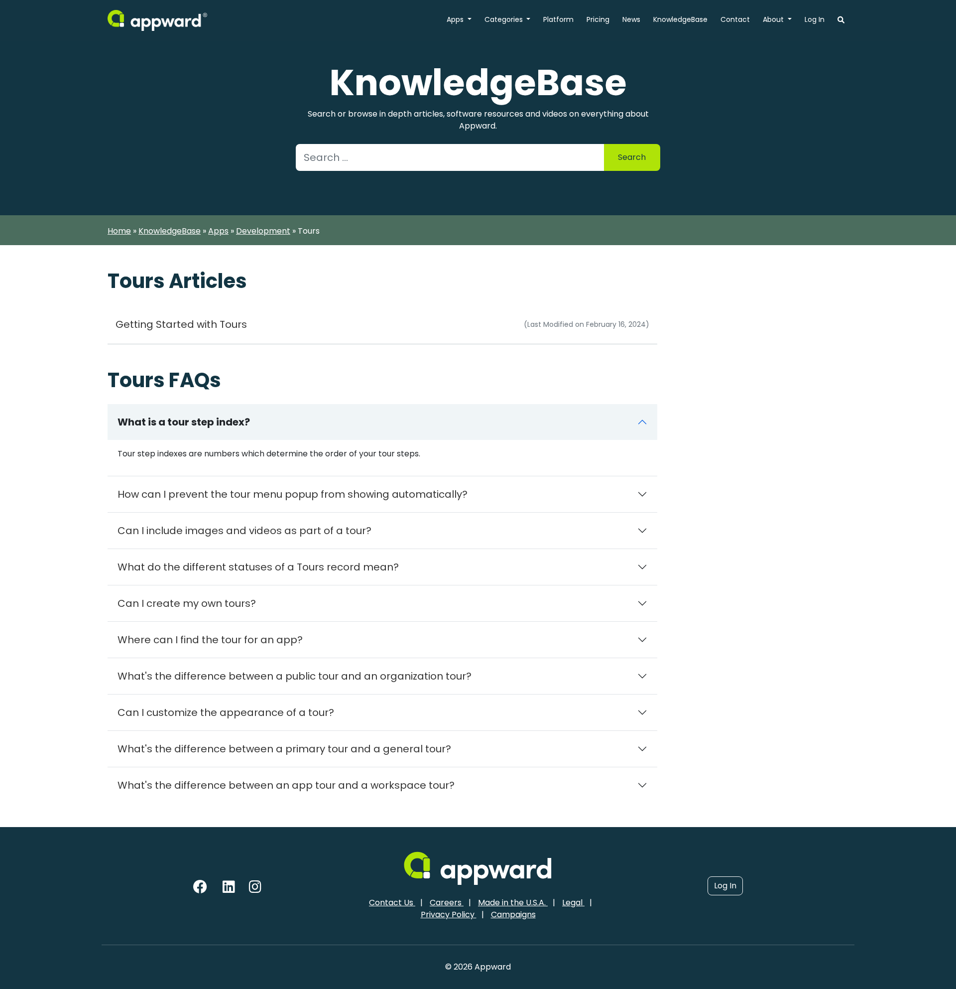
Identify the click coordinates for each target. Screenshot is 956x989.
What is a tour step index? (184, 422)
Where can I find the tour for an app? (210, 640)
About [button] (774, 19)
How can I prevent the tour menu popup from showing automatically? (293, 494)
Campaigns (513, 914)
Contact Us (392, 902)
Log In (815, 19)
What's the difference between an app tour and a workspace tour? (286, 785)
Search (632, 157)
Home (119, 231)
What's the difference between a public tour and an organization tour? (295, 676)
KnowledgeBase (680, 19)
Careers (447, 902)
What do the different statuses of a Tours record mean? (258, 567)
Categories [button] (504, 19)
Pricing (598, 19)
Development (263, 231)
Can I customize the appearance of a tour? (226, 712)
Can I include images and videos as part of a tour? (244, 531)
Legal (573, 902)
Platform (558, 19)
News (631, 19)
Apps (456, 19)
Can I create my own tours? (187, 603)
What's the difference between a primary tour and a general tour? (284, 749)
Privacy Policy (449, 914)
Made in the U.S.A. (513, 902)
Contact (735, 19)
